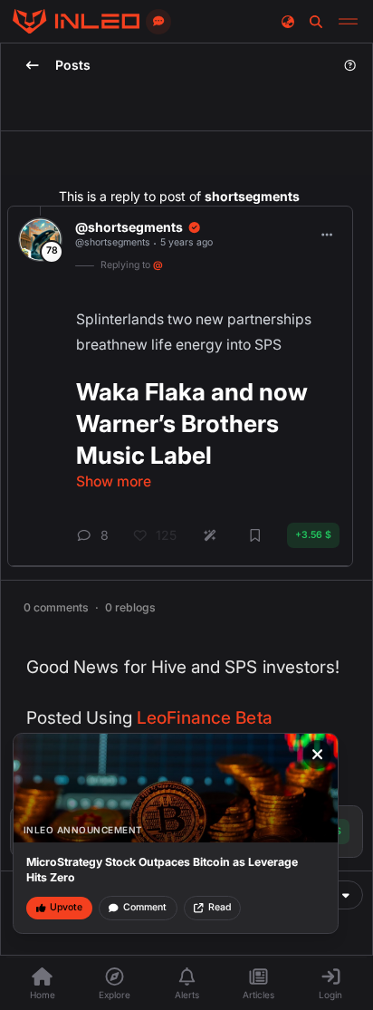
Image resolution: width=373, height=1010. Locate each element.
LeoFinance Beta (205, 717)
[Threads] (76, 21)
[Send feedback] (158, 21)
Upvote (66, 907)
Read (219, 907)
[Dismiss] (317, 754)
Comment (145, 907)
